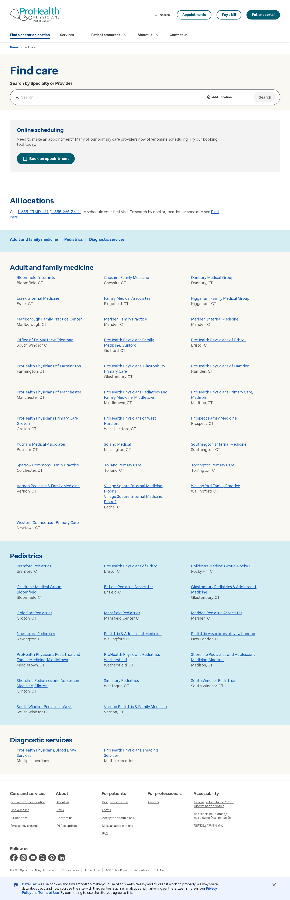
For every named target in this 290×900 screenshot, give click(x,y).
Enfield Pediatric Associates (128, 587)
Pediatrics (73, 239)
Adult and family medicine (34, 239)
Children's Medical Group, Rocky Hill (223, 566)
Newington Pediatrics (36, 633)
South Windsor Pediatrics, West (44, 706)
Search (165, 15)
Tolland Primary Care (122, 465)
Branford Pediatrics (34, 566)
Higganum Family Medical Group (220, 298)
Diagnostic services (107, 239)
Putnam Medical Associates (41, 444)
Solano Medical (117, 444)
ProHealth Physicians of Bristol (218, 340)
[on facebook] (14, 857)
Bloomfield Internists (36, 277)
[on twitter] (42, 857)
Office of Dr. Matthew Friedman (45, 340)
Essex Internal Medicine (38, 298)
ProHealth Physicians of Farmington (49, 366)
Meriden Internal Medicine (214, 319)
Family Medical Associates (127, 298)
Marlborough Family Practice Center (49, 319)
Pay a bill (229, 15)
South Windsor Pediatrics (213, 680)
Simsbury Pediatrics (121, 680)
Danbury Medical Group (212, 277)
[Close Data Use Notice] (274, 884)
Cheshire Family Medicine (126, 277)
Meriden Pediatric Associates (216, 613)
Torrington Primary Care (212, 465)
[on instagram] (23, 857)
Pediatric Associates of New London (223, 633)
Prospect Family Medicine (214, 418)
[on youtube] (33, 857)
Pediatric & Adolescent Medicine (133, 633)
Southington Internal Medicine (218, 444)
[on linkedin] (61, 857)
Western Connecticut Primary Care (48, 522)
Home (14, 47)
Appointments (194, 15)
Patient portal (263, 15)
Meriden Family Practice (125, 319)
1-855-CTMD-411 (33, 212)
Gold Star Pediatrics (34, 613)
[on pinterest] (52, 857)
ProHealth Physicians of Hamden (220, 366)
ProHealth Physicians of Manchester (49, 392)
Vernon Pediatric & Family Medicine (48, 486)
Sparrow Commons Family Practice (48, 465)
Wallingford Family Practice (215, 486)
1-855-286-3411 (65, 212)
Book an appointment (49, 158)
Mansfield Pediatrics (122, 613)
